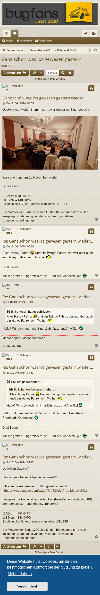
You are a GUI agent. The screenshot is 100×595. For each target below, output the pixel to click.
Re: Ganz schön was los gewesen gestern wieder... (47, 241)
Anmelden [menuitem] (86, 34)
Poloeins (17, 85)
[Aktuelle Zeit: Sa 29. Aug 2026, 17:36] (89, 50)
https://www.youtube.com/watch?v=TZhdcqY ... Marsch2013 (44, 490)
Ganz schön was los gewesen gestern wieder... (41, 62)
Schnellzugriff (7, 34)
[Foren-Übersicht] (50, 13)
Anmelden (26, 40)
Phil (16, 284)
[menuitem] (95, 50)
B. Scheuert (24, 229)
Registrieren (46, 40)
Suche (9, 40)
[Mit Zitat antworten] (91, 88)
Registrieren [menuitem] (94, 34)
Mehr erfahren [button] (20, 574)
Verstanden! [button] (27, 586)
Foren (15, 34)
